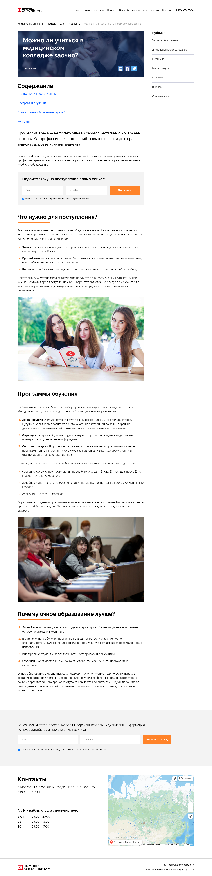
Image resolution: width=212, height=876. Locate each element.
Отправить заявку (157, 739)
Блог (62, 23)
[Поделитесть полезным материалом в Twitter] (134, 68)
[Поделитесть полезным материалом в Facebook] (127, 68)
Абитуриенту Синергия (30, 23)
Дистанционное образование (169, 49)
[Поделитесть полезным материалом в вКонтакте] (120, 68)
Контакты (167, 10)
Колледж (157, 77)
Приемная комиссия (93, 10)
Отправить (124, 190)
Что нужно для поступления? (37, 93)
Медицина (74, 23)
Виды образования (129, 10)
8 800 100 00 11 (185, 10)
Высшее (157, 86)
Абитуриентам (151, 10)
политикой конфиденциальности (52, 198)
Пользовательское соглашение (178, 865)
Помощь (111, 10)
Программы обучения (32, 103)
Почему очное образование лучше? (41, 112)
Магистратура (160, 68)
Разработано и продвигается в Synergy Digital (170, 869)
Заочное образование (165, 40)
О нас (75, 10)
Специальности (161, 96)
